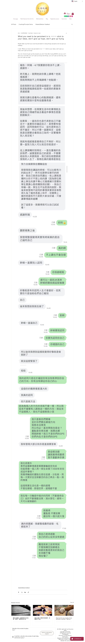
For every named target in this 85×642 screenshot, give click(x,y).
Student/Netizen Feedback (42, 24)
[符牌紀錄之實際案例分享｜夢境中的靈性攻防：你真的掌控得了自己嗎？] (64, 610)
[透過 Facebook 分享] (18, 592)
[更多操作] (66, 33)
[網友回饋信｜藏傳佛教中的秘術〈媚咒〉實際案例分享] (21, 610)
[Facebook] (68, 16)
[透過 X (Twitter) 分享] (21, 592)
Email (13, 629)
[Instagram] (72, 16)
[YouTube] (70, 16)
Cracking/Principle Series (26, 24)
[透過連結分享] (28, 592)
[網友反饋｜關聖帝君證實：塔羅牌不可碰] (42, 610)
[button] (73, 13)
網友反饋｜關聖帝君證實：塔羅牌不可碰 (42, 618)
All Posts (13, 24)
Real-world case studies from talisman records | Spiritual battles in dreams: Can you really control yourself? (64, 618)
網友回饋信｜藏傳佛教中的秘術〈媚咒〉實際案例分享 (20, 618)
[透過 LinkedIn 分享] (25, 592)
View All (72, 602)
